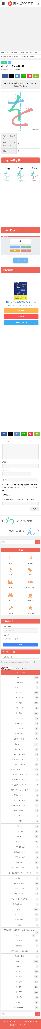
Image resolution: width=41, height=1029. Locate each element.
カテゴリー (7, 635)
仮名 (9, 62)
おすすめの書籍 (25, 739)
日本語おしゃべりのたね (24, 951)
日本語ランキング (20, 668)
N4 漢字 (27, 987)
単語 (25, 935)
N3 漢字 (27, 982)
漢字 (27, 961)
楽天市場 (21, 317)
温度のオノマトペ (26, 780)
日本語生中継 (26, 956)
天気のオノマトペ (26, 759)
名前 (5, 462)
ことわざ (27, 842)
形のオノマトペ (26, 764)
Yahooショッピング (21, 323)
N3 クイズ (27, 708)
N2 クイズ (27, 698)
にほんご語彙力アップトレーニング (22, 873)
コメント (7, 441)
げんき (27, 837)
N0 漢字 (27, 966)
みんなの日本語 (25, 883)
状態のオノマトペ (26, 785)
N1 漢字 (27, 972)
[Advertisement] (20, 29)
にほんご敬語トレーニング (24, 868)
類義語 (27, 940)
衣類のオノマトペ (26, 795)
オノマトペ (26, 744)
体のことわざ (26, 847)
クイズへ (19, 260)
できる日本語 (26, 862)
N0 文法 (27, 682)
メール (6, 471)
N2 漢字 (27, 977)
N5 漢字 (27, 992)
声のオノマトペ (26, 754)
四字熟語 (27, 946)
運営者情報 (7, 1021)
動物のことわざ (26, 852)
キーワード (7, 626)
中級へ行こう (26, 894)
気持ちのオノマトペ (25, 770)
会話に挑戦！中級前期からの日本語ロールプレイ (21, 931)
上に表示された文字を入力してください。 (19, 499)
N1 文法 (27, 693)
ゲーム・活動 (26, 831)
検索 (20, 644)
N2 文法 (27, 703)
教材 (28, 821)
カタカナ (27, 914)
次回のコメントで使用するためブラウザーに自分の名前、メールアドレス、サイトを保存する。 (20, 487)
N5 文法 (27, 733)
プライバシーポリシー (30, 1021)
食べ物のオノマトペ (25, 805)
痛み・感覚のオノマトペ (24, 790)
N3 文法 (27, 713)
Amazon (21, 311)
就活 (28, 816)
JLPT (27, 677)
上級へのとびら (26, 889)
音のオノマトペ (26, 800)
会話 (28, 925)
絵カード (27, 1002)
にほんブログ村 (29, 662)
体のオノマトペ (26, 749)
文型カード (27, 1008)
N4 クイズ (27, 718)
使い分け (27, 997)
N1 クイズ (27, 687)
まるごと (27, 878)
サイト (5, 480)
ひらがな (4, 62)
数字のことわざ (26, 857)
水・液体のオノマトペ (25, 775)
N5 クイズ (27, 728)
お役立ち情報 (26, 811)
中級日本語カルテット (25, 904)
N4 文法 (27, 723)
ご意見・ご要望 (17, 1021)
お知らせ (27, 826)
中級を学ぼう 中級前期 (24, 899)
